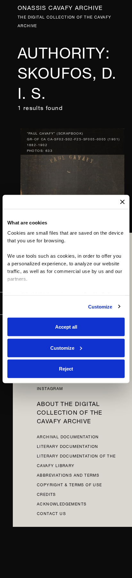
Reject (66, 368)
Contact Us (51, 513)
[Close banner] (122, 202)
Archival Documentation (68, 436)
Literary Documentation (67, 445)
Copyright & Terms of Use (69, 484)
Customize (100, 306)
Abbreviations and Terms (68, 474)
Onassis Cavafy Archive (60, 7)
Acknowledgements (62, 503)
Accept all (66, 327)
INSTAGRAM (50, 388)
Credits (46, 493)
